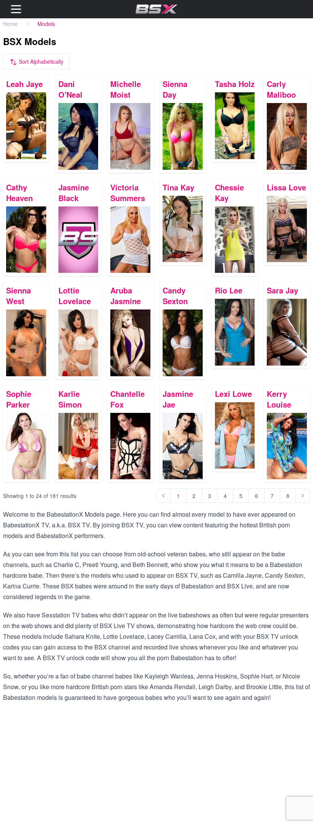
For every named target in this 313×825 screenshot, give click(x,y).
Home (10, 23)
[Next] (302, 495)
